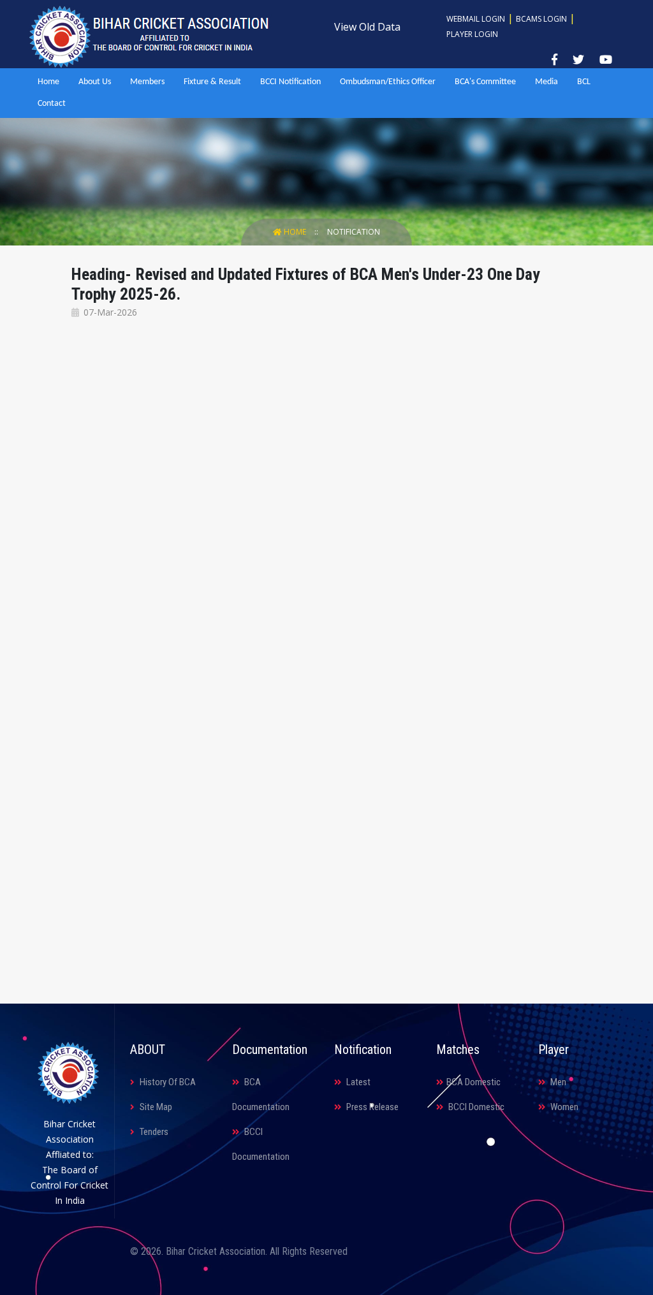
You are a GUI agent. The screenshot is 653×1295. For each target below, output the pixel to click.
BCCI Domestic (475, 1107)
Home (48, 82)
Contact (52, 103)
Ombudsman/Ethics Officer (388, 82)
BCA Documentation (261, 1094)
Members (147, 82)
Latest (357, 1082)
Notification (353, 231)
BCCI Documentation (261, 1144)
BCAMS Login (541, 18)
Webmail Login (475, 18)
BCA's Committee (485, 82)
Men (557, 1082)
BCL (584, 82)
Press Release (371, 1107)
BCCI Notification (290, 82)
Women (563, 1107)
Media (546, 82)
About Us (94, 82)
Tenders (153, 1132)
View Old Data (367, 27)
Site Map (155, 1107)
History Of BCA (167, 1082)
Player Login (472, 34)
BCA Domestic (473, 1082)
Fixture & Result (212, 82)
